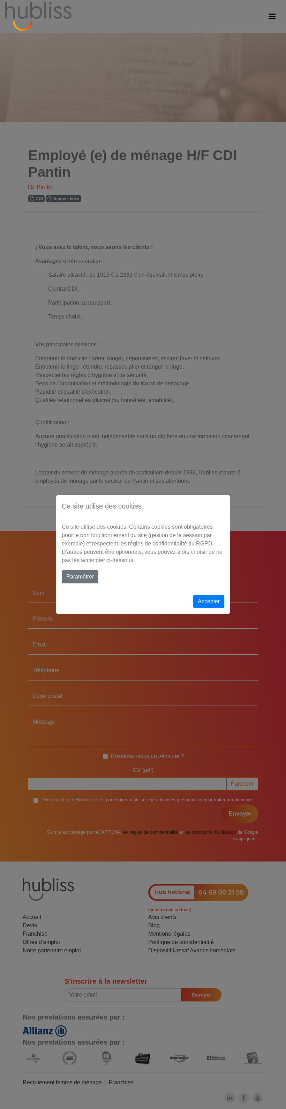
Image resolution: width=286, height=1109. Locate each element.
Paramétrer (80, 577)
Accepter (209, 601)
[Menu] (272, 16)
